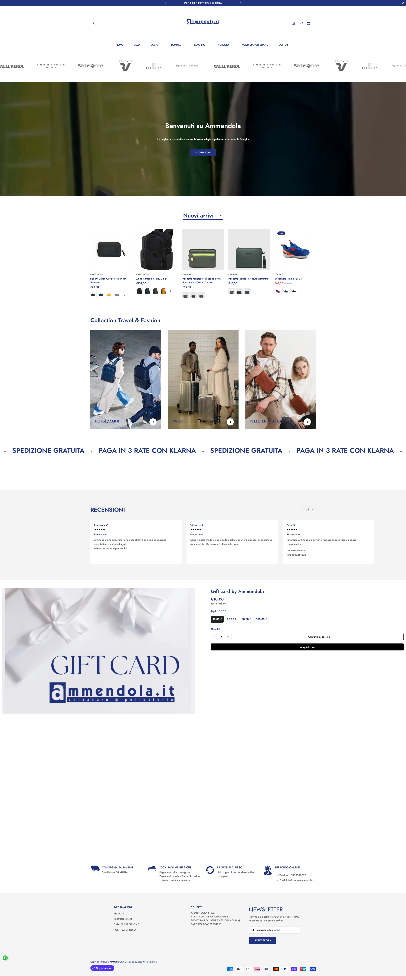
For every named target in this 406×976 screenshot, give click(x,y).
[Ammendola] (203, 23)
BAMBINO (199, 45)
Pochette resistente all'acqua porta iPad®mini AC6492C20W (201, 280)
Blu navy (147, 291)
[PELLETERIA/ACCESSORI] (307, 421)
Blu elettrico (285, 291)
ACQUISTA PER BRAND (255, 45)
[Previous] (165, 3)
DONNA (176, 45)
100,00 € (262, 620)
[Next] (240, 3)
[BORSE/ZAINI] (153, 421)
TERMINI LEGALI (123, 919)
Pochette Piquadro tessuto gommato (248, 279)
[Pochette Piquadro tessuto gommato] (249, 249)
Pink (278, 291)
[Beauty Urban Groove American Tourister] (110, 249)
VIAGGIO (223, 45)
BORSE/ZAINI (107, 421)
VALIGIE (179, 421)
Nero (93, 295)
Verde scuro (155, 291)
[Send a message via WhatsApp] (5, 958)
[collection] (125, 379)
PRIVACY (119, 913)
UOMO (154, 45)
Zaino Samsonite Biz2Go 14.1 (153, 279)
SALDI (137, 45)
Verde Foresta (231, 291)
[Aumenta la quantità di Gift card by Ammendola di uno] (228, 636)
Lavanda (117, 295)
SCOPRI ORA (203, 152)
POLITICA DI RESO (125, 930)
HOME (119, 45)
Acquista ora (307, 647)
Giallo (109, 295)
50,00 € (247, 620)
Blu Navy (101, 295)
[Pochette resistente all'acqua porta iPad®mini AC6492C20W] (203, 249)
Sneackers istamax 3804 (288, 279)
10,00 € (218, 620)
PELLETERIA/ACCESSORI (271, 421)
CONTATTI (284, 45)
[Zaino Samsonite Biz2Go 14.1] (156, 249)
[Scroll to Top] (399, 958)
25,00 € (232, 620)
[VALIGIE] (230, 421)
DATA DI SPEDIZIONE (126, 924)
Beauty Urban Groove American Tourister (108, 280)
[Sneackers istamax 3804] (295, 249)
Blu (201, 295)
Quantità (215, 629)
